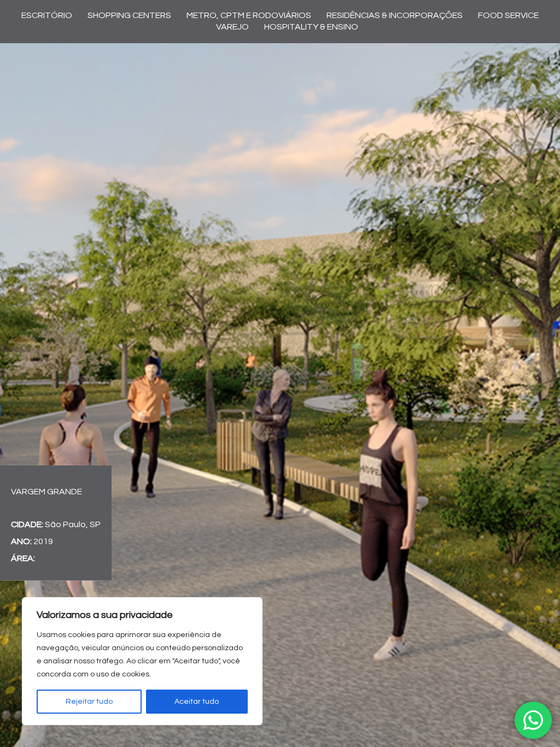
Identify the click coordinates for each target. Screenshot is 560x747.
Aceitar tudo (196, 701)
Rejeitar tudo (89, 701)
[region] (142, 661)
